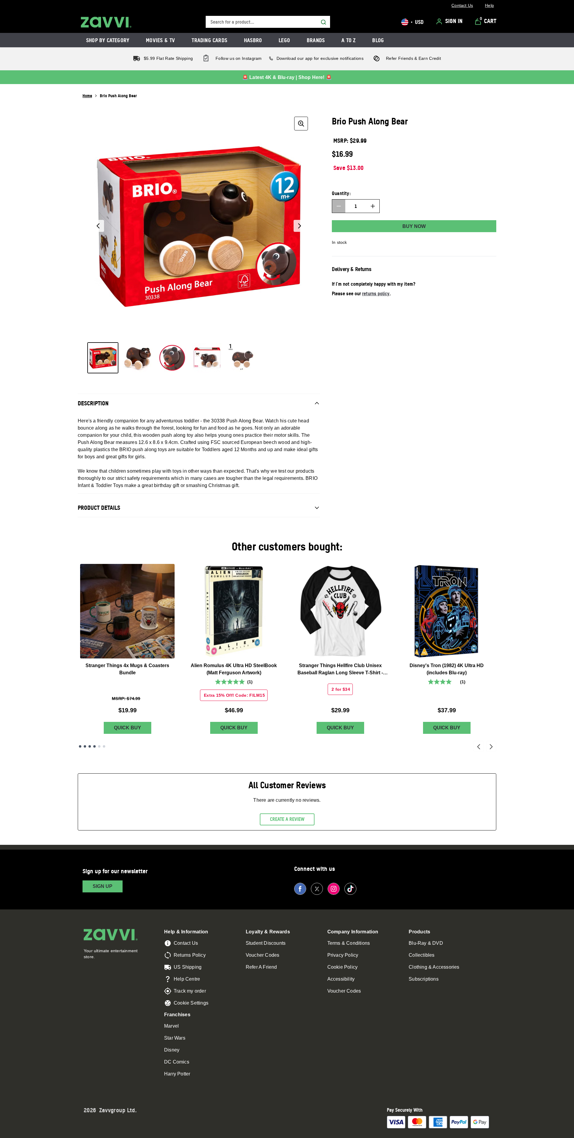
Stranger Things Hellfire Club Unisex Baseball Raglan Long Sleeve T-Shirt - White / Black (340, 669)
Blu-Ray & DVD (426, 943)
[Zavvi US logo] (106, 22)
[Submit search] (323, 22)
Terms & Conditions (348, 943)
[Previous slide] (479, 746)
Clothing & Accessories (434, 967)
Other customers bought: (287, 546)
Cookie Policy (342, 967)
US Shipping (187, 967)
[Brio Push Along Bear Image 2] (137, 357)
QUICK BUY (127, 727)
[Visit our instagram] (334, 889)
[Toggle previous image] (98, 226)
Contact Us (186, 943)
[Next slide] (491, 746)
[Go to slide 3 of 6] (89, 746)
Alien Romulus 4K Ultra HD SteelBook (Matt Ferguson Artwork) (234, 669)
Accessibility (341, 979)
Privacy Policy (342, 955)
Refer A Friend (261, 967)
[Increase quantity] (372, 206)
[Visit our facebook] (300, 889)
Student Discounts (266, 943)
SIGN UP (102, 886)
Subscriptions (424, 979)
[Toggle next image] (300, 226)
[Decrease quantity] (338, 206)
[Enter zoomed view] (301, 123)
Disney (171, 1049)
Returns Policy (190, 955)
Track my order (190, 991)
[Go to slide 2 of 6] (85, 746)
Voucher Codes (263, 955)
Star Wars (174, 1037)
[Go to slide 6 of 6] (104, 746)
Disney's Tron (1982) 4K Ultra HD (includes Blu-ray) (447, 669)
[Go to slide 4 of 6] (94, 746)
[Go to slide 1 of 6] (80, 746)
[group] (198, 225)
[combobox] (268, 22)
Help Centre (187, 979)
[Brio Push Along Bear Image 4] (206, 357)
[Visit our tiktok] (350, 889)
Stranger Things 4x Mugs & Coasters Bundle (127, 669)
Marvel (171, 1026)
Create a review (287, 819)
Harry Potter (177, 1073)
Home (87, 95)
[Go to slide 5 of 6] (99, 746)
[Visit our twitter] (317, 889)
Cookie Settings (191, 1002)
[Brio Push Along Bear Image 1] (102, 357)
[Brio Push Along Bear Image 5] (241, 357)
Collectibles (421, 955)
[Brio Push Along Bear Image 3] (172, 357)
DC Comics (176, 1061)
